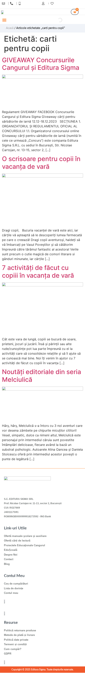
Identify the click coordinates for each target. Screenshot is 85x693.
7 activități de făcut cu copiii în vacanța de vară (38, 271)
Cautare (51, 20)
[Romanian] (80, 4)
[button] (4, 20)
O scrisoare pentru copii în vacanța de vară (41, 162)
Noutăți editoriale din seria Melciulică (41, 375)
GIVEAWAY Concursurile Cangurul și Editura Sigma (40, 63)
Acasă (9, 28)
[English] (76, 4)
